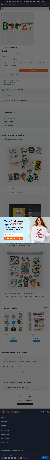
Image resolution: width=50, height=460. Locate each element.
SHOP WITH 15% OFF (13, 238)
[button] (45, 457)
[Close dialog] (49, 218)
